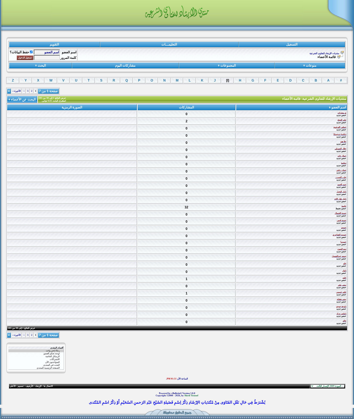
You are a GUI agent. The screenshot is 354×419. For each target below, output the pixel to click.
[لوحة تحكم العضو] (36, 353)
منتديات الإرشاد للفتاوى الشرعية (324, 53)
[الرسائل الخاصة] (36, 356)
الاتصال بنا (48, 386)
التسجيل (291, 44)
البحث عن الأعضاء (23, 99)
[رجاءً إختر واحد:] (36, 350)
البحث (42, 65)
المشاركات (186, 107)
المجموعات (228, 65)
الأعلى (13, 386)
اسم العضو (69, 52)
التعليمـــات (169, 44)
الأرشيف (29, 386)
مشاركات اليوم (125, 65)
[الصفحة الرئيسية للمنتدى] (36, 368)
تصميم (21, 386)
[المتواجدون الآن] (36, 362)
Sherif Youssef (191, 395)
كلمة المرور (68, 57)
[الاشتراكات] (36, 359)
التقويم (54, 44)
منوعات (311, 65)
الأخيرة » (16, 91)
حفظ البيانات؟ (19, 52)
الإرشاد (38, 386)
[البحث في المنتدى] (36, 365)
